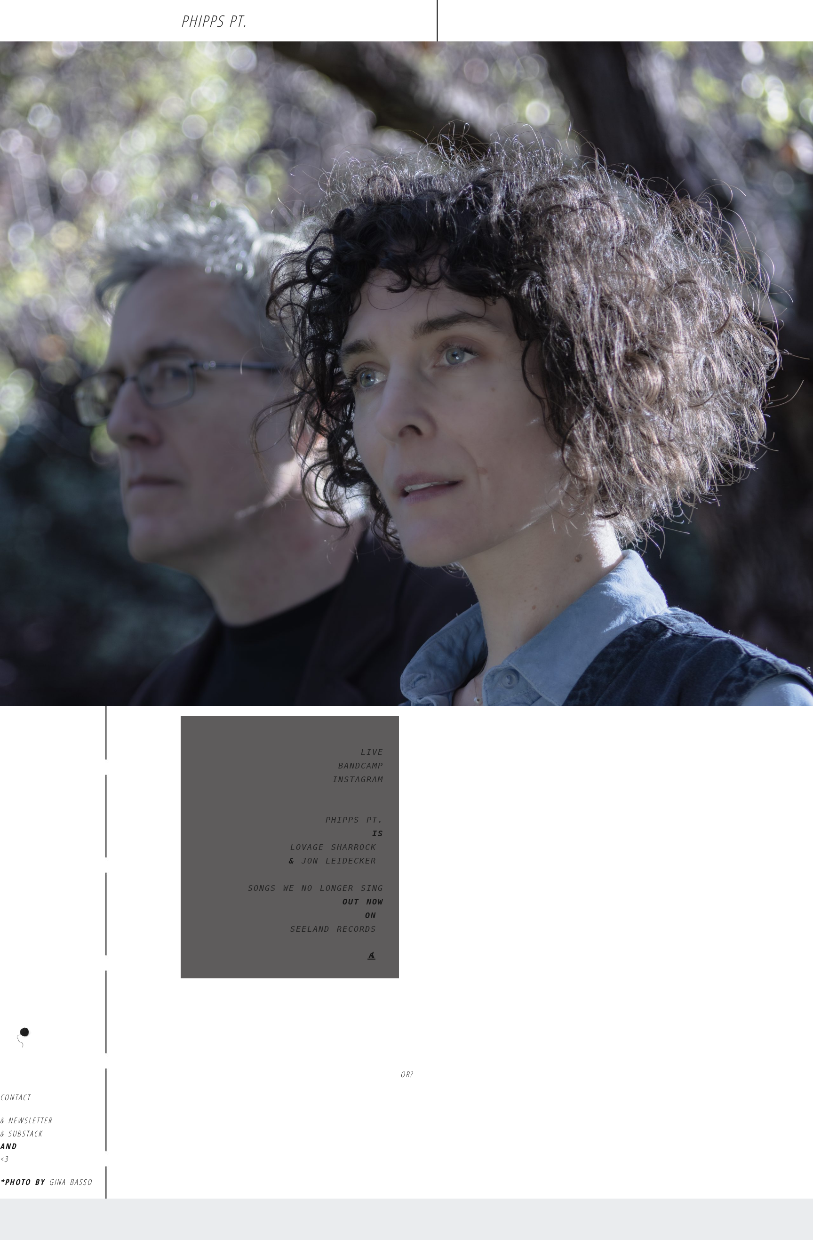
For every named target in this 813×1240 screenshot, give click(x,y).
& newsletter (26, 1120)
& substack (21, 1133)
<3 (4, 1158)
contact (15, 1097)
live (372, 752)
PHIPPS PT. (214, 21)
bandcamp (360, 765)
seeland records (336, 929)
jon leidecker (339, 860)
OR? (406, 1074)
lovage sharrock (336, 847)
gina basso (70, 1181)
